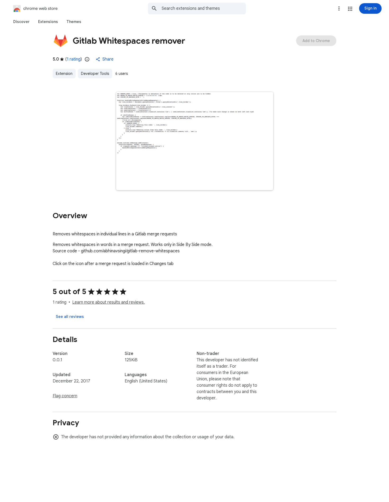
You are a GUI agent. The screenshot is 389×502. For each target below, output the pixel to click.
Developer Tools (95, 73)
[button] (350, 8)
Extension (64, 73)
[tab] (21, 21)
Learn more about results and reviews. (108, 302)
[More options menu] (339, 8)
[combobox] (204, 8)
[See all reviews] (70, 316)
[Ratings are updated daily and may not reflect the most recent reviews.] (87, 59)
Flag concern (65, 396)
